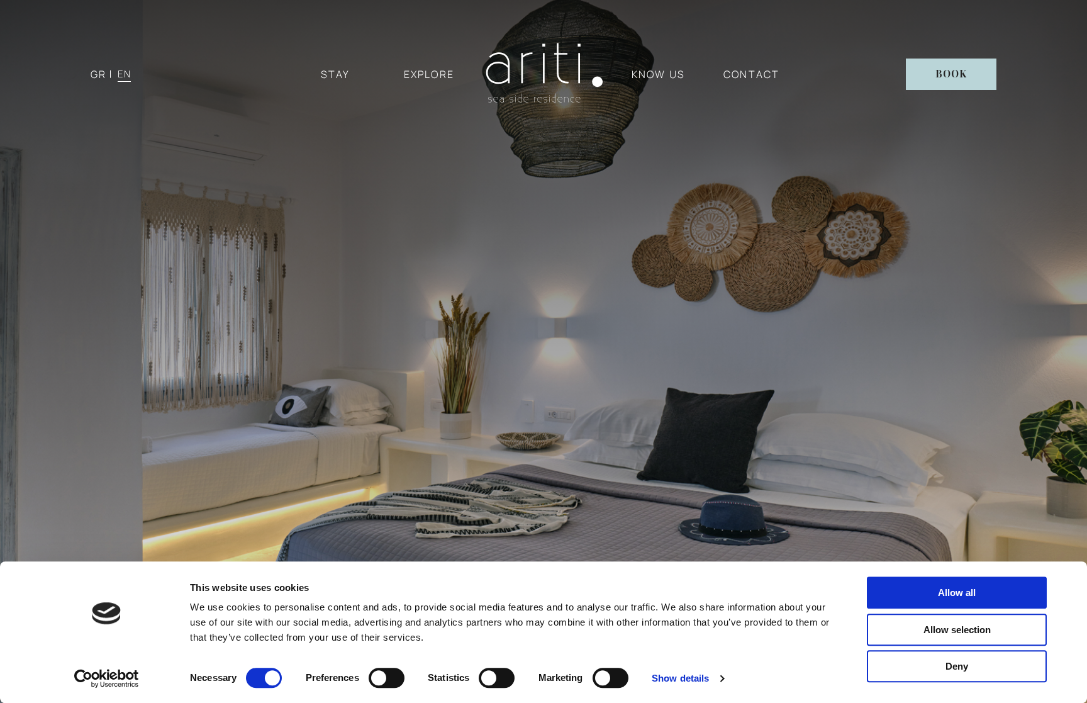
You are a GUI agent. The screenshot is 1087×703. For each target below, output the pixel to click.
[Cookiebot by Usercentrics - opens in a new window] (107, 678)
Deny (956, 666)
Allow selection (957, 629)
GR (98, 74)
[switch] (386, 678)
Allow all (957, 592)
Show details (680, 678)
